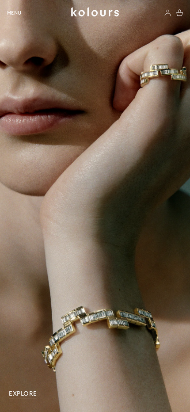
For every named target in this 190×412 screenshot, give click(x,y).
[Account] (168, 13)
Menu (14, 13)
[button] (180, 12)
